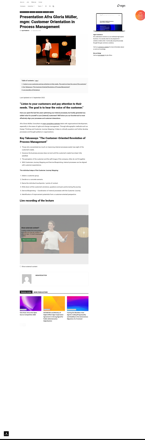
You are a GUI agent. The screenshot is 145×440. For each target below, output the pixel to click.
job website (101, 55)
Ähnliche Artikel (26, 292)
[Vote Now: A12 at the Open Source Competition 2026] (30, 303)
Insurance (32, 12)
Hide (36, 80)
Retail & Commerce (24, 12)
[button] (53, 6)
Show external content (29, 266)
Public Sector (39, 12)
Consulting (46, 12)
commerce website (103, 47)
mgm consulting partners (51, 124)
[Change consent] (6, 433)
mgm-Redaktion (25, 30)
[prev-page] (21, 325)
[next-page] (24, 325)
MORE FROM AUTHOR (41, 292)
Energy (51, 12)
